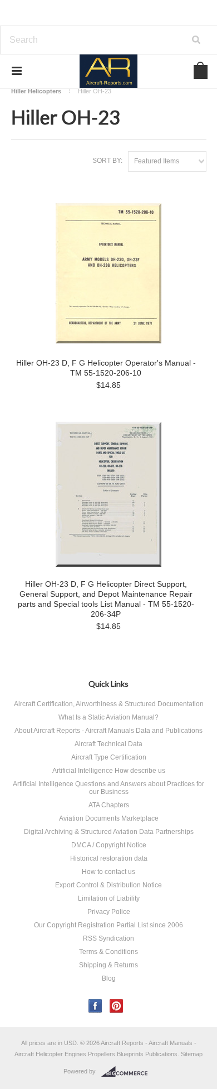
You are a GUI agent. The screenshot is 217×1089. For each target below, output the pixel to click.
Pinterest (117, 1006)
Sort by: (107, 160)
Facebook (95, 1006)
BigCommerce (127, 1072)
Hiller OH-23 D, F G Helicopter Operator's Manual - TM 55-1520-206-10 (106, 367)
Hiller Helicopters (36, 91)
